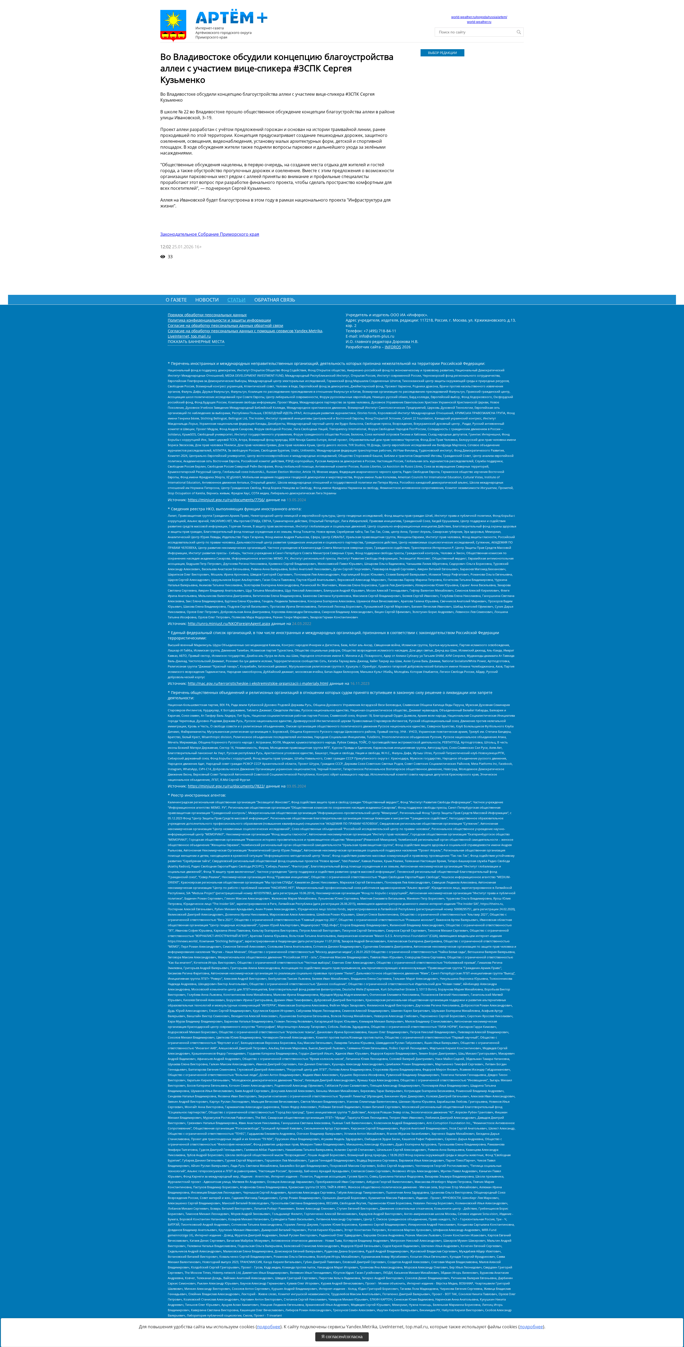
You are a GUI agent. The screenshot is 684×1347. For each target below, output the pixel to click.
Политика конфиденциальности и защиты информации (219, 320)
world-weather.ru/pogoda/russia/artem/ (479, 17)
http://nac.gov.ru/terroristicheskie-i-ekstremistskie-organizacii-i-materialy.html (258, 683)
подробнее (268, 1327)
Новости (207, 299)
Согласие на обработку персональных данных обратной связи (225, 325)
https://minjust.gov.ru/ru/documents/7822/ (226, 786)
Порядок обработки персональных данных (207, 314)
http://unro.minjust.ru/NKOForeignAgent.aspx (229, 623)
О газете (176, 299)
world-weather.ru (479, 22)
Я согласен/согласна (342, 1336)
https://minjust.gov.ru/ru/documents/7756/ (226, 499)
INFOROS (393, 346)
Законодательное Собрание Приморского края (209, 234)
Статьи (236, 299)
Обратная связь (274, 299)
